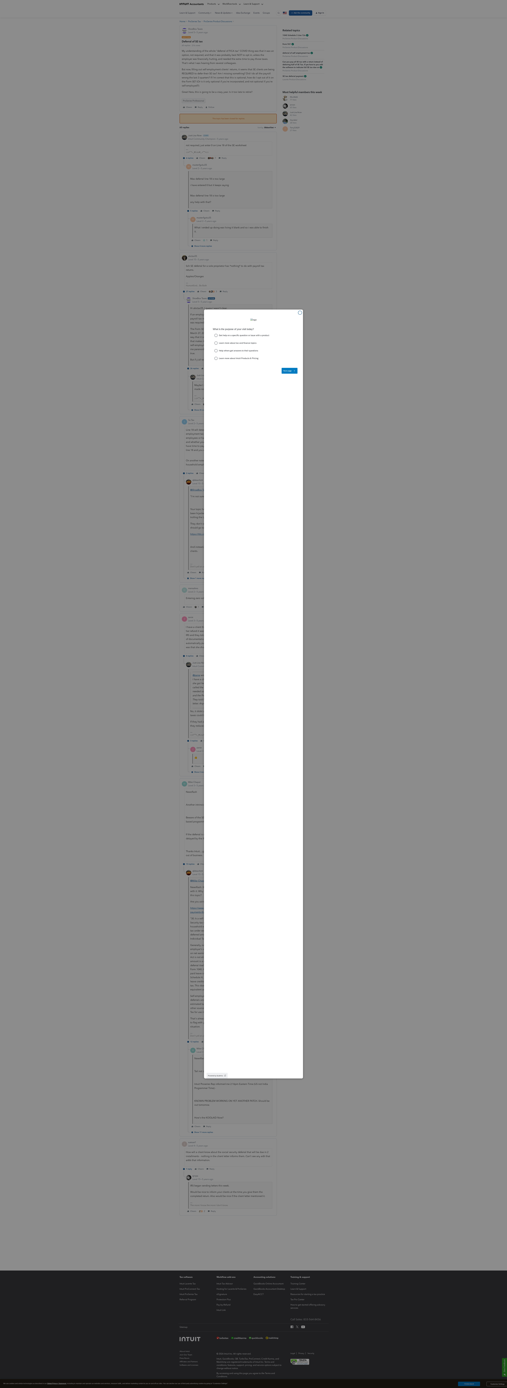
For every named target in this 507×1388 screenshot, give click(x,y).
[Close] (300, 312)
